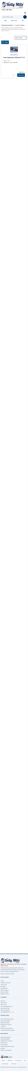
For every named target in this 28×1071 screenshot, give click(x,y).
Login (2, 980)
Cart (23, 20)
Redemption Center (6, 1024)
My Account (14, 20)
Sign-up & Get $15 (5, 1021)
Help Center (4, 1002)
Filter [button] (6, 42)
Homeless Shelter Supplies (8, 1030)
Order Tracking (5, 990)
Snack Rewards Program (7, 1019)
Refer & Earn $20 (5, 1022)
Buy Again (3, 986)
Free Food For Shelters (7, 1028)
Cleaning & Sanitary (6, 1037)
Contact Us (4, 1004)
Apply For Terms (5, 993)
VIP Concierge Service (6, 1006)
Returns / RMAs (4, 992)
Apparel (3, 1048)
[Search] (25, 17)
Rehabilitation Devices (6, 1041)
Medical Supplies (5, 1039)
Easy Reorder (4, 988)
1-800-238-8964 (9, 973)
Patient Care (4, 1042)
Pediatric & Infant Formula (7, 1046)
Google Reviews (7, 1012)
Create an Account (5, 982)
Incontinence (4, 1044)
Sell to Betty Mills (5, 1008)
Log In (5, 20)
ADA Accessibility (5, 1010)
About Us (3, 1001)
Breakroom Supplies (6, 1050)
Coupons (3, 1026)
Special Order (21, 75)
